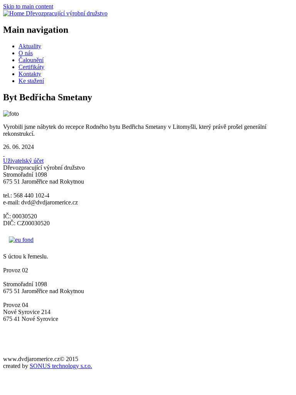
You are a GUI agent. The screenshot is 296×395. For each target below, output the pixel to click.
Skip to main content (28, 6)
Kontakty (29, 74)
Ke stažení (31, 81)
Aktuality (29, 46)
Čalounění (31, 60)
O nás (25, 53)
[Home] (14, 13)
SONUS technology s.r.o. (61, 366)
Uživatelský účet (23, 160)
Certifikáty (31, 67)
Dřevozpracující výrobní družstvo (67, 13)
